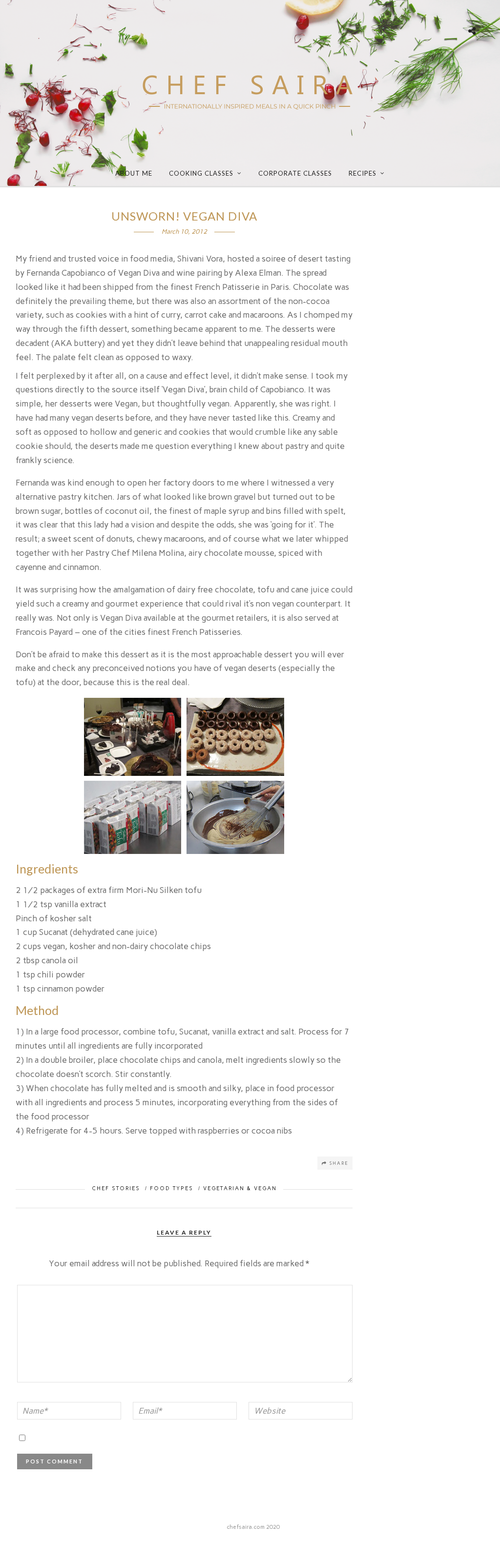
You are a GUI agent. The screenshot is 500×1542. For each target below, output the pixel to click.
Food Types (171, 1188)
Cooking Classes (201, 173)
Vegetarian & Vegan (240, 1188)
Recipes (362, 173)
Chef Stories (116, 1188)
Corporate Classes (295, 173)
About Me (133, 173)
